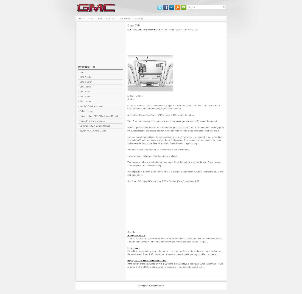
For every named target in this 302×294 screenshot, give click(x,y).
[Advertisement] (175, 42)
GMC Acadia (85, 77)
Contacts (125, 18)
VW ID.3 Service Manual (91, 106)
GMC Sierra (132, 30)
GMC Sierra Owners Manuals (149, 30)
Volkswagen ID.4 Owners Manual (95, 126)
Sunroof (186, 30)
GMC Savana (86, 96)
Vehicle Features (175, 30)
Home (81, 18)
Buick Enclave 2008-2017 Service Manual (99, 116)
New (91, 18)
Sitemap (110, 18)
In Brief (164, 30)
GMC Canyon (86, 82)
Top (100, 18)
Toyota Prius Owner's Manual (93, 131)
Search (139, 18)
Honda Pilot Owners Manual (92, 121)
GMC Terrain (85, 87)
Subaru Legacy (86, 111)
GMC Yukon (85, 101)
